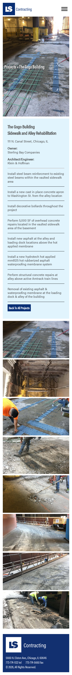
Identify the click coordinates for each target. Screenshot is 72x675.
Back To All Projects (19, 308)
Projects (10, 66)
